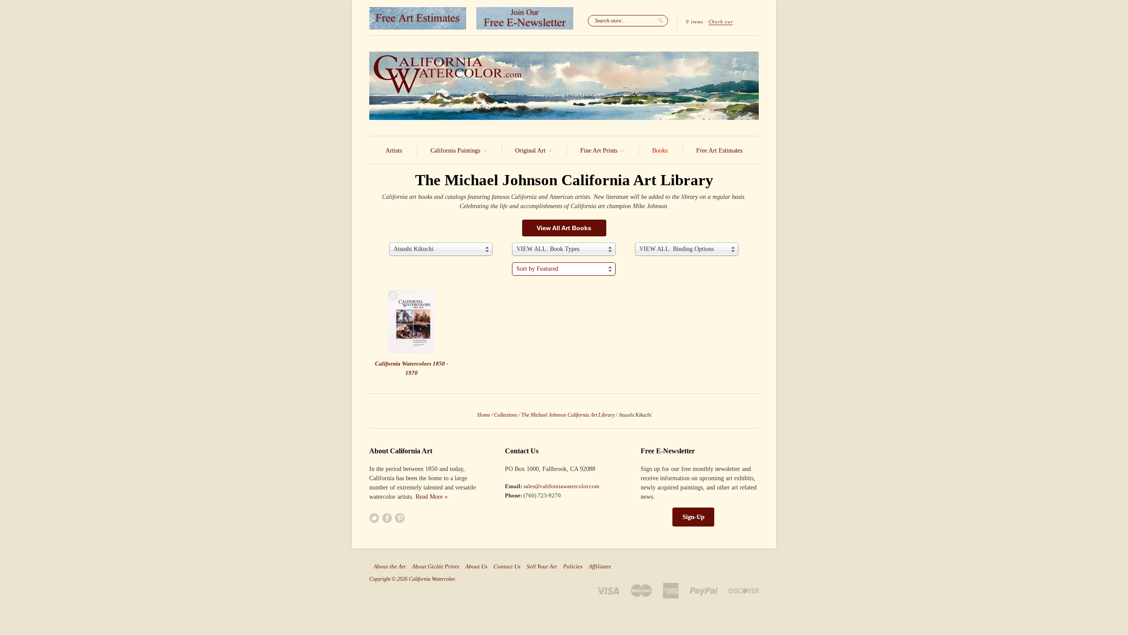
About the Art (390, 567)
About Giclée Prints (435, 567)
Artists (394, 150)
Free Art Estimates (719, 150)
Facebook (387, 518)
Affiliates (600, 567)
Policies (573, 567)
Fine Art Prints (599, 150)
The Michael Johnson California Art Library (568, 415)
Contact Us (507, 567)
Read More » (432, 496)
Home (483, 415)
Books (660, 150)
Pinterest (400, 518)
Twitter (374, 518)
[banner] (564, 86)
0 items (694, 21)
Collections (505, 415)
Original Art (531, 150)
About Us (476, 567)
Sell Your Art (542, 567)
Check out (721, 21)
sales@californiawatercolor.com (561, 486)
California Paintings (456, 150)
